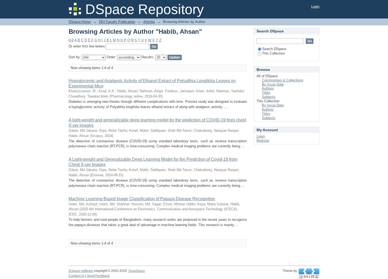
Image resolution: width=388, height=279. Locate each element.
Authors (268, 88)
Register (263, 141)
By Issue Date (273, 84)
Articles (149, 22)
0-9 (71, 40)
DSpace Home (80, 22)
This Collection (273, 53)
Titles (266, 93)
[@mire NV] (309, 274)
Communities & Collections (282, 80)
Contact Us (76, 276)
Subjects (268, 97)
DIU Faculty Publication (117, 22)
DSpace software (81, 271)
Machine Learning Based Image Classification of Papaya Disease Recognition (142, 199)
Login (315, 6)
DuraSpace (137, 271)
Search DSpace (274, 49)
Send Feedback (98, 276)
